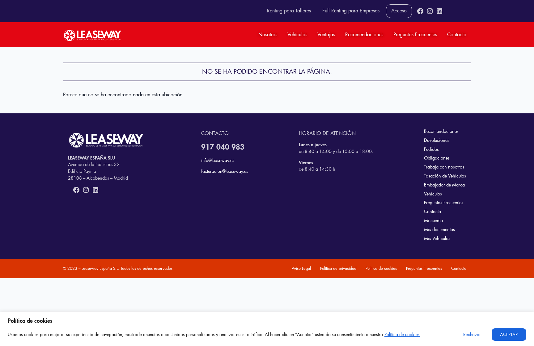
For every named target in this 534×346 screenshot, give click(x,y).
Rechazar (472, 334)
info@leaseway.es (217, 160)
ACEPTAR (509, 334)
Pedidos (431, 149)
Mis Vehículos (437, 238)
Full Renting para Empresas (350, 10)
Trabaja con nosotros (444, 167)
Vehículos (297, 34)
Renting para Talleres (289, 10)
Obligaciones (437, 158)
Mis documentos (439, 229)
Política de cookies (402, 334)
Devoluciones (436, 140)
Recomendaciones (364, 34)
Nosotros (267, 34)
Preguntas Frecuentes (415, 34)
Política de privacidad (338, 268)
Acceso (399, 10)
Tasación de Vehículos (445, 176)
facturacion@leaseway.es (224, 171)
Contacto (456, 34)
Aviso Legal (301, 268)
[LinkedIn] (439, 11)
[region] (267, 329)
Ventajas (326, 34)
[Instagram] (430, 11)
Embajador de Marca (444, 185)
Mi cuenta (433, 220)
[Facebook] (420, 11)
